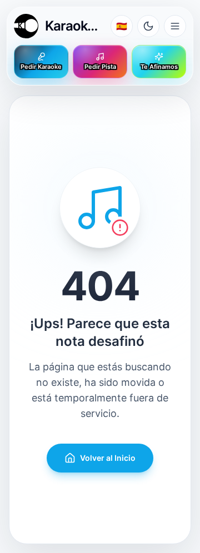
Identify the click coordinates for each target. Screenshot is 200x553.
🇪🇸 (121, 26)
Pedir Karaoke (41, 67)
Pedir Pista (100, 67)
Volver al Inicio (108, 457)
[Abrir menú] (175, 26)
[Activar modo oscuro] (148, 26)
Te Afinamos (159, 67)
